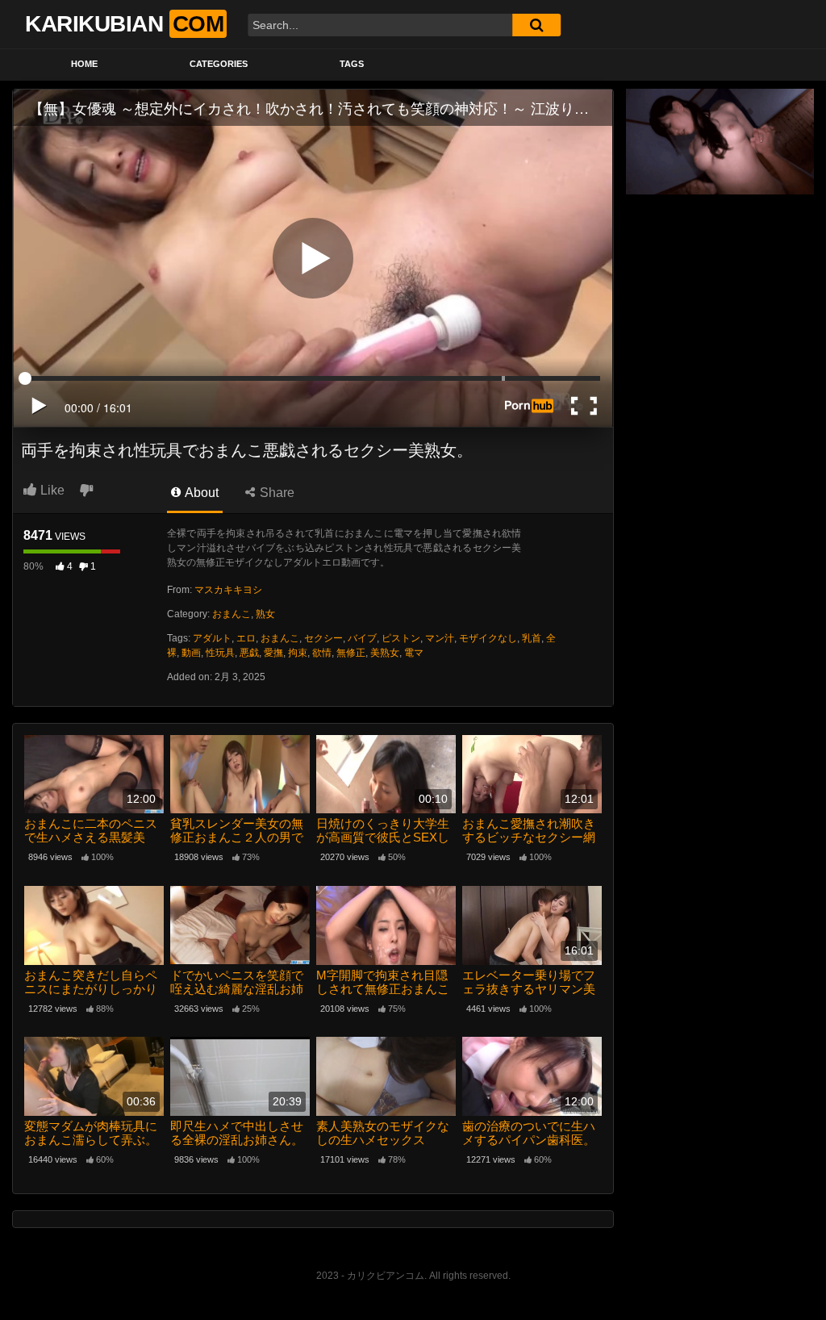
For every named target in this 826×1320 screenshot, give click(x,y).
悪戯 (249, 652)
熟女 (265, 614)
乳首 (531, 638)
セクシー (323, 638)
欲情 (322, 652)
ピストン (401, 638)
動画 (191, 652)
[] (536, 25)
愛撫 (273, 652)
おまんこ (231, 614)
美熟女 (384, 652)
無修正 (350, 652)
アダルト (212, 638)
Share (275, 492)
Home (84, 64)
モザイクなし (488, 638)
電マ (413, 652)
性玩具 (220, 652)
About (200, 492)
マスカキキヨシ (228, 589)
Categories (219, 64)
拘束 (297, 652)
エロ (246, 638)
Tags (352, 64)
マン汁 (439, 638)
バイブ (362, 638)
